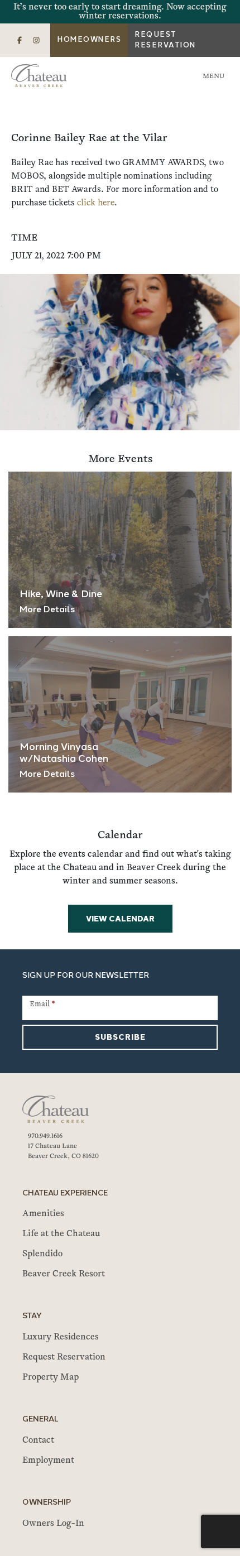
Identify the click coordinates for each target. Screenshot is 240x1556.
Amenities (43, 1213)
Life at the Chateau (61, 1234)
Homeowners (89, 40)
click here (95, 203)
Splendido (42, 1254)
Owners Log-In (53, 1523)
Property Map (50, 1377)
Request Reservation (165, 40)
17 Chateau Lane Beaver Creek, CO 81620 (63, 1151)
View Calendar (120, 919)
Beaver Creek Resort (63, 1274)
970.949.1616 (45, 1136)
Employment (48, 1460)
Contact (38, 1440)
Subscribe (120, 1038)
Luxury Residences (60, 1337)
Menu (213, 76)
